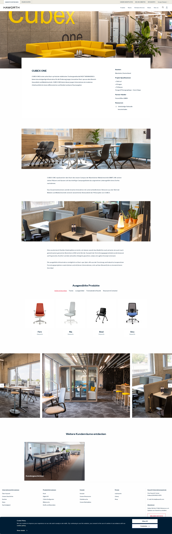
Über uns (156, 7)
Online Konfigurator (48, 499)
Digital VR (46, 496)
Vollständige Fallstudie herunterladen (125, 107)
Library (117, 496)
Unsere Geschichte (7, 496)
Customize (143, 526)
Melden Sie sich (156, 516)
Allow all (145, 521)
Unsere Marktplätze (85, 502)
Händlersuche (84, 499)
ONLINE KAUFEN (26, 2)
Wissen (149, 7)
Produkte (122, 7)
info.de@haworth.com (158, 499)
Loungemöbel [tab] (79, 291)
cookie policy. (21, 525)
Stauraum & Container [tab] (110, 291)
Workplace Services (139, 7)
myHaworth (118, 493)
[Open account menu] (166, 7)
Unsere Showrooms (85, 496)
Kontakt (82, 493)
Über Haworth (6, 493)
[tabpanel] (86, 319)
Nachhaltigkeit (6, 505)
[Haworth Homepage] (20, 7)
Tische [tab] (71, 291)
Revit (44, 493)
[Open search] (162, 7)
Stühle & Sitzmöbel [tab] (60, 291)
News (3, 502)
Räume (130, 7)
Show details (21, 530)
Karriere (4, 499)
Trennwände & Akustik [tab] (93, 291)
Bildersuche (46, 502)
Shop (116, 499)
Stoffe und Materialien (49, 505)
